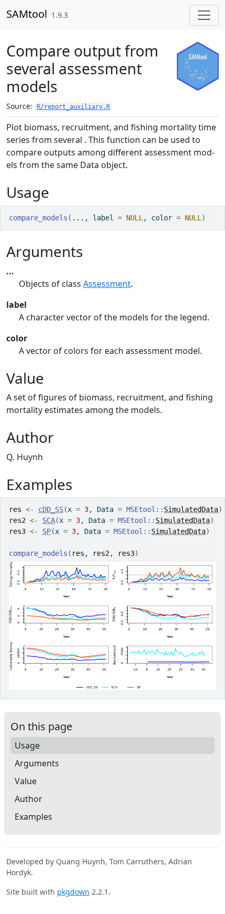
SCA (48, 520)
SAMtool (26, 14)
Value (26, 781)
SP (46, 531)
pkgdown (73, 892)
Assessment (107, 283)
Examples (33, 816)
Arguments (37, 763)
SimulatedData (191, 509)
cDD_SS (50, 509)
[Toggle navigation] (204, 15)
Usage (27, 745)
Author (28, 799)
